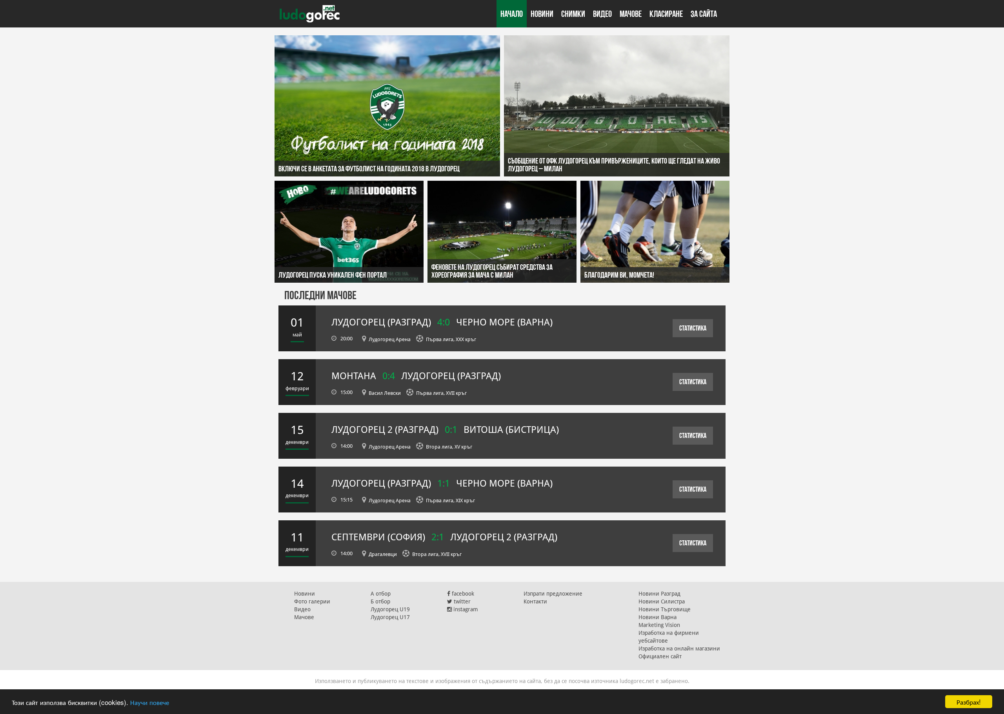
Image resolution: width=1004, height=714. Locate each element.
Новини (542, 14)
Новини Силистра (661, 601)
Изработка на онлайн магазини (679, 648)
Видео (602, 14)
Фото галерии (312, 601)
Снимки (573, 14)
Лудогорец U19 (390, 609)
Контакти (535, 601)
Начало (511, 14)
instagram (465, 609)
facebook (462, 593)
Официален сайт (660, 656)
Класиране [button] (666, 14)
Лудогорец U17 (390, 617)
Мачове (631, 14)
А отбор (381, 593)
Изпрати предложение (553, 593)
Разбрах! (969, 702)
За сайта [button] (704, 14)
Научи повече (149, 702)
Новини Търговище (664, 609)
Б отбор (380, 601)
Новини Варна (657, 617)
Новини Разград (659, 593)
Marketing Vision (659, 625)
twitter (461, 601)
